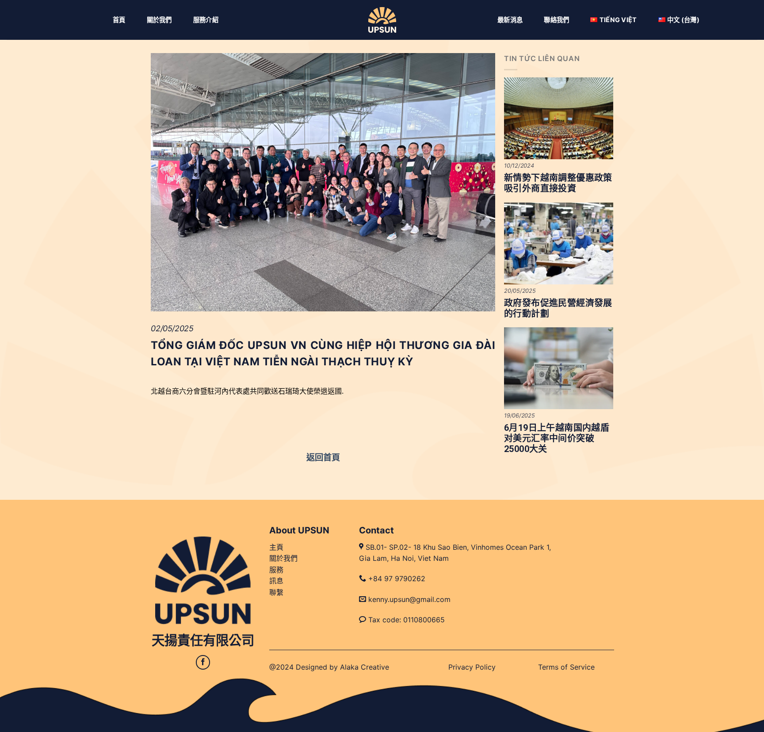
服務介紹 (205, 19)
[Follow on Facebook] (203, 662)
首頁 (119, 19)
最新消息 (510, 19)
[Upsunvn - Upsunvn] (382, 20)
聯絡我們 (556, 19)
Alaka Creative (364, 667)
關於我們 (159, 19)
